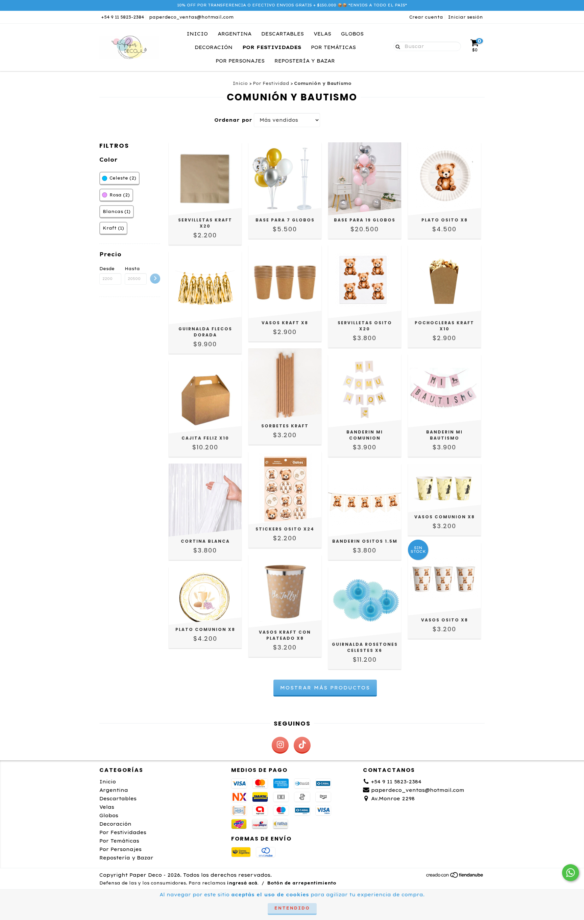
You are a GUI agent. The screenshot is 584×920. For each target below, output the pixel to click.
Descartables (282, 34)
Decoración (214, 47)
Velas (322, 34)
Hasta (132, 268)
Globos (352, 34)
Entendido (292, 908)
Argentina (234, 34)
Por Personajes (240, 61)
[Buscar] (396, 46)
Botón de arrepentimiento (301, 883)
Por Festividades (271, 47)
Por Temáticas (333, 47)
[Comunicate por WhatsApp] (570, 872)
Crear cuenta (426, 17)
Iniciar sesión (465, 17)
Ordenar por (233, 120)
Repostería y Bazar (304, 61)
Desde (107, 268)
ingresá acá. (243, 883)
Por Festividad (271, 83)
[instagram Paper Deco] (280, 745)
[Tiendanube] (455, 876)
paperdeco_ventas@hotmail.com (191, 17)
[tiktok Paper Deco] (302, 745)
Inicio (197, 34)
